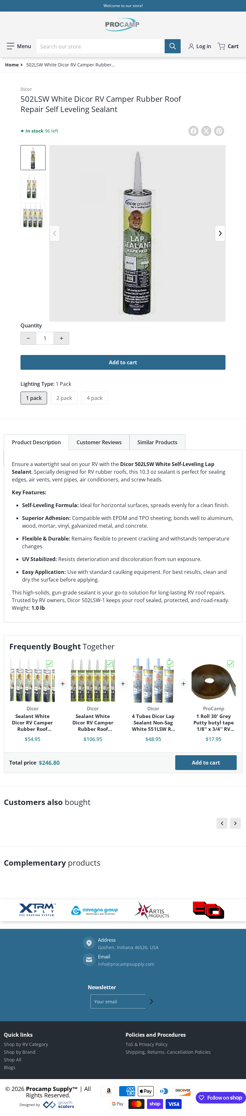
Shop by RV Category (26, 1044)
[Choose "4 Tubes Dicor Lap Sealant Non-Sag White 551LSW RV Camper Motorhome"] (170, 664)
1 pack (34, 398)
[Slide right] (220, 233)
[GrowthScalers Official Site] (58, 1105)
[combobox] (109, 46)
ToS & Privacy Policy (147, 1044)
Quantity (31, 325)
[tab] (36, 442)
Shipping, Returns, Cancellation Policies (168, 1052)
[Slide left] (55, 233)
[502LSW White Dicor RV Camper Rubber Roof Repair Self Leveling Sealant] (32, 157)
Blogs (9, 1067)
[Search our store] (173, 46)
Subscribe (151, 1001)
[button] (19, 46)
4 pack (94, 398)
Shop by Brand (20, 1052)
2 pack (64, 398)
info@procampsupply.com (126, 964)
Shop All (12, 1060)
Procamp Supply (49, 1089)
